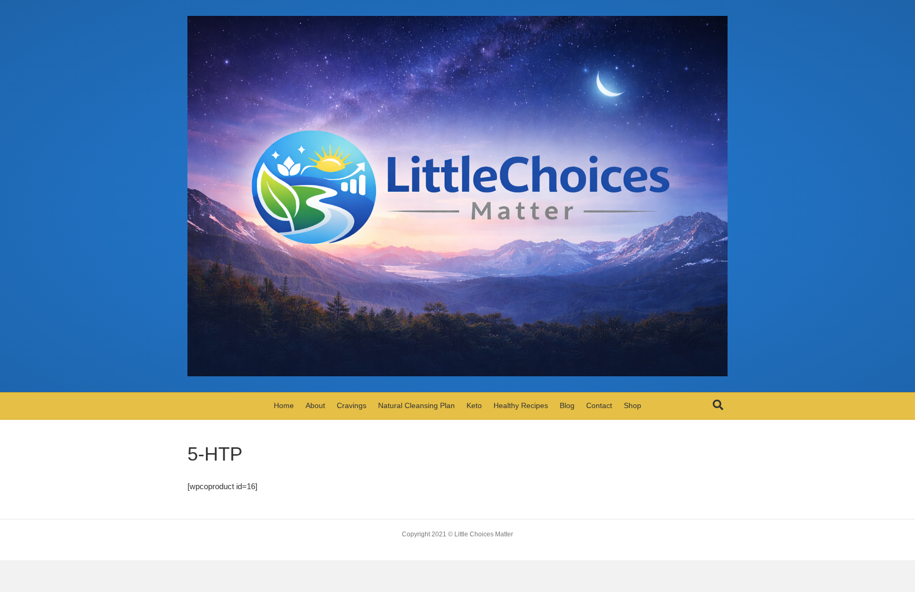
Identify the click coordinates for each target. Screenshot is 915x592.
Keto (474, 405)
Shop (632, 405)
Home (284, 405)
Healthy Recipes (521, 405)
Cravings (351, 405)
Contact (599, 405)
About (315, 405)
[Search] (718, 404)
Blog (567, 405)
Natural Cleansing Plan (416, 405)
